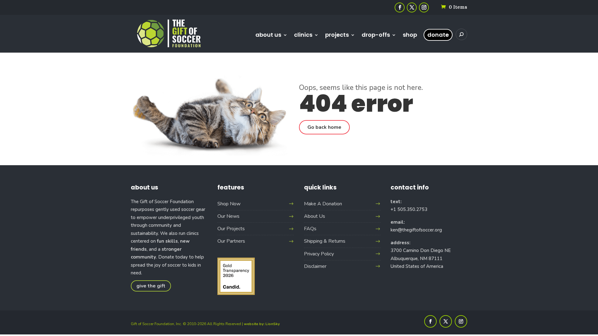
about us (268, 36)
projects (337, 36)
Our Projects (231, 228)
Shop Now (228, 203)
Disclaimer (315, 266)
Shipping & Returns (324, 241)
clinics (303, 36)
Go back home (324, 127)
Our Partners (231, 241)
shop (410, 36)
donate (438, 35)
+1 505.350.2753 (409, 209)
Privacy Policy (319, 253)
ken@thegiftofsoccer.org (416, 230)
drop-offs (376, 36)
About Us (314, 216)
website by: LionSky (262, 323)
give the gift (150, 285)
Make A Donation (323, 203)
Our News (228, 216)
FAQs (310, 228)
